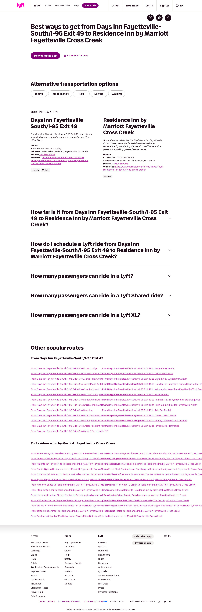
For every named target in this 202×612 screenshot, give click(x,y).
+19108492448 (47, 154)
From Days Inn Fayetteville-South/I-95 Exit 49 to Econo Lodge (64, 368)
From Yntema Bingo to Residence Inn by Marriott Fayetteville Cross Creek (70, 453)
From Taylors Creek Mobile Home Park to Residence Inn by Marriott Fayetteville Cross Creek (151, 463)
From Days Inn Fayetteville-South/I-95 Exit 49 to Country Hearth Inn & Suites (72, 389)
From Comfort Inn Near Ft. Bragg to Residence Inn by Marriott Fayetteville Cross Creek (148, 484)
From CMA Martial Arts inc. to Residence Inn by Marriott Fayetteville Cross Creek (74, 474)
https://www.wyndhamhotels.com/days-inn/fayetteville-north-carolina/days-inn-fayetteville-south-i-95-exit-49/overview (59, 160)
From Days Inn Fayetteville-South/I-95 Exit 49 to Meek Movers (135, 394)
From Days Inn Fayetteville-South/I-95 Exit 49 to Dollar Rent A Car (137, 373)
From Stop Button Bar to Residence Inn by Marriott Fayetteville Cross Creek (71, 490)
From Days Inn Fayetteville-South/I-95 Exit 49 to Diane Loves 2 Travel (139, 415)
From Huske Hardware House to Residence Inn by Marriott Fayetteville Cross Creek (147, 479)
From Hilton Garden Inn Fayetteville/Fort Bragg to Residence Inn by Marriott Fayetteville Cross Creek (85, 500)
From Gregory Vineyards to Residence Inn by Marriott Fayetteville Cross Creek (144, 495)
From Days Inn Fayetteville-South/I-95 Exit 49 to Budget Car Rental (138, 368)
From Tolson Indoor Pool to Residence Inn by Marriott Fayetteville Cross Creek (73, 511)
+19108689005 (120, 163)
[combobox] (179, 5)
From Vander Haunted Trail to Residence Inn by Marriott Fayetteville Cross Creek (145, 500)
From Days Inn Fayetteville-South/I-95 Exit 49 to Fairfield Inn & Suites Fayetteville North (149, 405)
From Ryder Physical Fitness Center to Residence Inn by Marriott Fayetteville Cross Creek (79, 479)
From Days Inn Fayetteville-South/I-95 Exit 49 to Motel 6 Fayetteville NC (69, 431)
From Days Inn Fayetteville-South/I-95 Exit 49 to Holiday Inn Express (68, 399)
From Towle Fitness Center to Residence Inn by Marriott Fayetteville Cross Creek (145, 490)
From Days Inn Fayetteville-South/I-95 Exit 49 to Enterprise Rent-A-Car (69, 425)
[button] (101, 218)
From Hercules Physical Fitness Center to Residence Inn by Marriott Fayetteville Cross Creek (80, 495)
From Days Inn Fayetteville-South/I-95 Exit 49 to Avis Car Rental (136, 410)
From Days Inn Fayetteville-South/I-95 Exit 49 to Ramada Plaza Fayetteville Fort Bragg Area (151, 399)
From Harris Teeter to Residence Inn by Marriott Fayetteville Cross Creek (141, 511)
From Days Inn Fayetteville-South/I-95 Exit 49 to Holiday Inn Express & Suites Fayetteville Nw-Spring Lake (88, 420)
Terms (42, 601)
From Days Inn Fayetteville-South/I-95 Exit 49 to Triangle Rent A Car (67, 373)
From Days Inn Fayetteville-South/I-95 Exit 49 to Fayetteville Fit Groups (140, 425)
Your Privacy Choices (93, 601)
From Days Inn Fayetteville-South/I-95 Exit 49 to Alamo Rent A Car (66, 378)
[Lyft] (20, 5)
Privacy (51, 601)
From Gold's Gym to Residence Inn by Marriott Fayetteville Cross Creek (69, 469)
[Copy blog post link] (168, 17)
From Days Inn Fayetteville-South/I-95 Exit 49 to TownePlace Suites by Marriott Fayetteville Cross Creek (87, 384)
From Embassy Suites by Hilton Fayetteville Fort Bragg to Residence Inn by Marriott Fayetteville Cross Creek (89, 458)
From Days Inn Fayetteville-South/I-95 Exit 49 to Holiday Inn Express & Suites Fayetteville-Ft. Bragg (84, 415)
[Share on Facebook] (159, 17)
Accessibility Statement (69, 601)
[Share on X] (150, 17)
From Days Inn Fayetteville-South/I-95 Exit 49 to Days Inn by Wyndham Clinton (144, 378)
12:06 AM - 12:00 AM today (47, 148)
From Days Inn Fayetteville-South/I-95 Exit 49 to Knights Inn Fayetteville (70, 405)
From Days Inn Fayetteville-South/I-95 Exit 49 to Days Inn (61, 410)
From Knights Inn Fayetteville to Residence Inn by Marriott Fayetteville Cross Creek (75, 463)
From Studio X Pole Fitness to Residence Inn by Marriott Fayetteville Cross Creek (74, 505)
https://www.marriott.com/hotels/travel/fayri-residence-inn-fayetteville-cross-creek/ (133, 168)
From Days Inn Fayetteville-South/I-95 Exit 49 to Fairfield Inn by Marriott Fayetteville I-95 (79, 394)
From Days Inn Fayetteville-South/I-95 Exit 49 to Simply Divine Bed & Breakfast (144, 420)
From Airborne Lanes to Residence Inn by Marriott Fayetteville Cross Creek (71, 484)
